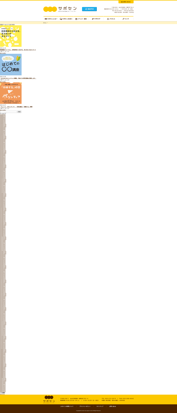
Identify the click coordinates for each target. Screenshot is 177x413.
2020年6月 (3, 201)
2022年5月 (3, 173)
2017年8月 (3, 241)
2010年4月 (3, 346)
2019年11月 (3, 209)
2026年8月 (3, 114)
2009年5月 (3, 358)
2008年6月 (3, 371)
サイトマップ (100, 406)
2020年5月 (3, 202)
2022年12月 (3, 165)
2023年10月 (3, 153)
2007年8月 (3, 383)
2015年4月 (3, 275)
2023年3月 (3, 161)
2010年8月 (3, 341)
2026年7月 (3, 116)
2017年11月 (3, 238)
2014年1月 (3, 292)
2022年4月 (3, 174)
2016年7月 (3, 257)
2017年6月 (3, 244)
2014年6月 (3, 287)
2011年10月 (3, 324)
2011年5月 (3, 330)
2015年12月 (3, 265)
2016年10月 (3, 253)
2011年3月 (3, 333)
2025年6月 (3, 131)
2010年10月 (3, 339)
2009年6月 (3, 357)
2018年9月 (3, 226)
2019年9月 (3, 211)
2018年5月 (3, 231)
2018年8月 (3, 227)
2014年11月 (3, 281)
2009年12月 (3, 349)
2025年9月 (3, 128)
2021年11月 (3, 180)
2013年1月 (3, 306)
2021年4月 (3, 189)
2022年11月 (3, 166)
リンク (126, 18)
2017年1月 (3, 250)
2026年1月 (3, 123)
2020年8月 (3, 198)
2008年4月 (3, 373)
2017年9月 (3, 240)
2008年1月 (3, 377)
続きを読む (3, 53)
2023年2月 (3, 162)
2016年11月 (3, 252)
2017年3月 (3, 247)
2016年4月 (3, 261)
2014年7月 (3, 286)
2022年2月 (3, 177)
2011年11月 (3, 323)
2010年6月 (3, 343)
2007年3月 (3, 389)
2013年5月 (3, 301)
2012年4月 (3, 317)
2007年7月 (3, 384)
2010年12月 (3, 336)
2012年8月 (3, 312)
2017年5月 (3, 245)
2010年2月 (3, 348)
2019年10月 (3, 210)
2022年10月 (3, 167)
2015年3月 (3, 276)
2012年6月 (3, 315)
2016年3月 (3, 262)
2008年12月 (3, 364)
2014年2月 (3, 291)
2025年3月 (3, 134)
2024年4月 (3, 146)
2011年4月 (3, 331)
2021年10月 (3, 182)
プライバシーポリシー (85, 406)
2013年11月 (3, 294)
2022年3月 (3, 176)
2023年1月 (3, 164)
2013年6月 (3, 300)
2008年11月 (3, 365)
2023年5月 (3, 159)
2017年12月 (3, 237)
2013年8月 (3, 298)
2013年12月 (3, 293)
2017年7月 (3, 243)
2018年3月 (3, 233)
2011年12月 (3, 322)
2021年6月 (3, 186)
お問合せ (126, 2)
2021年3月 (3, 190)
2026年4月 (3, 119)
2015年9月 (3, 269)
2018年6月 (3, 229)
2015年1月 (3, 279)
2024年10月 (3, 138)
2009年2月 (3, 361)
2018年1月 (3, 235)
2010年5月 (3, 345)
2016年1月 (3, 264)
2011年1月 (3, 335)
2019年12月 (3, 208)
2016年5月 (3, 259)
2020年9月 (3, 197)
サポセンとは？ (50, 18)
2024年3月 (3, 147)
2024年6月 (3, 143)
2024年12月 (3, 136)
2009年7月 (3, 355)
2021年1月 (3, 192)
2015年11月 (3, 267)
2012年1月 (3, 321)
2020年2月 (3, 205)
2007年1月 (3, 391)
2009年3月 (3, 360)
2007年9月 (3, 382)
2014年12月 (3, 280)
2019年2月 (3, 220)
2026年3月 (3, 120)
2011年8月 (3, 327)
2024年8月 (3, 141)
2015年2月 (3, 277)
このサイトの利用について (66, 406)
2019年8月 (3, 213)
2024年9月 (3, 140)
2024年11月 (3, 137)
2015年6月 (3, 273)
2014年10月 (3, 282)
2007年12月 (3, 378)
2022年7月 (3, 171)
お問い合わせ (112, 406)
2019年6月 (3, 215)
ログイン (2, 394)
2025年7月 (3, 130)
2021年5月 (3, 188)
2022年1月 (3, 178)
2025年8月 (3, 129)
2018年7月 (3, 228)
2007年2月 (3, 390)
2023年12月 (3, 150)
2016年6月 (3, 258)
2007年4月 (3, 388)
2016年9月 (3, 255)
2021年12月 (3, 179)
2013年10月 (3, 295)
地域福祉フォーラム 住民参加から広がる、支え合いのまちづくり (18, 49)
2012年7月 (3, 313)
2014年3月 (3, 289)
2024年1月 (3, 149)
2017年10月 (3, 239)
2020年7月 (3, 200)
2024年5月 (3, 144)
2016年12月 (3, 251)
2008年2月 (3, 376)
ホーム (44, 22)
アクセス (111, 18)
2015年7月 (3, 271)
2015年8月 (3, 270)
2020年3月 (3, 204)
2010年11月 (3, 337)
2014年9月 (3, 283)
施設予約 (89, 9)
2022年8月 (3, 170)
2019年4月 (3, 217)
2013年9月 (3, 297)
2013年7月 (3, 299)
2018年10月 (3, 225)
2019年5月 (3, 216)
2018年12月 (3, 222)
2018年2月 (3, 234)
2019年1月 (3, 221)
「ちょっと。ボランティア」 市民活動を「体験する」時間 (16, 106)
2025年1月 (3, 135)
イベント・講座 (80, 18)
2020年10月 (3, 196)
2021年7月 (3, 185)
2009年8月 (3, 354)
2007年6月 (3, 385)
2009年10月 (3, 352)
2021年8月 (3, 184)
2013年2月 (3, 305)
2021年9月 (3, 183)
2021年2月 (3, 191)
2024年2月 (3, 148)
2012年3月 (3, 318)
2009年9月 (3, 353)
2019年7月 (3, 214)
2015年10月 (3, 268)
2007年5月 (3, 387)
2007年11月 (3, 379)
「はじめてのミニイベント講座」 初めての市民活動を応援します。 (18, 78)
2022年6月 (3, 172)
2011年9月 (3, 325)
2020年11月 (3, 195)
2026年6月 (3, 117)
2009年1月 (3, 363)
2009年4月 (3, 359)
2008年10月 (3, 366)
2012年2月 (3, 319)
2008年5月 (3, 372)
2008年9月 (3, 367)
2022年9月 (3, 168)
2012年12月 (3, 307)
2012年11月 (3, 309)
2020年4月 (3, 203)
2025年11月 (3, 125)
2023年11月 (3, 152)
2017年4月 (3, 246)
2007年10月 (3, 381)
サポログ (96, 18)
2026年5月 (3, 118)
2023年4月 (3, 160)
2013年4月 (3, 303)
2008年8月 (3, 369)
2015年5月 (3, 274)
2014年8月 (3, 285)
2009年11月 (3, 351)
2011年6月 (3, 329)
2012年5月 (3, 316)
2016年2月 (3, 263)
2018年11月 (3, 223)
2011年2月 (3, 334)
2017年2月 (3, 249)
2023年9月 (3, 154)
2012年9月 (3, 311)
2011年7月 (3, 328)
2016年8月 (3, 256)
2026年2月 (3, 122)
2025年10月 (3, 126)
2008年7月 (3, 370)
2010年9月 (3, 340)
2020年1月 (3, 207)
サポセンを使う (65, 18)
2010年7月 (3, 342)
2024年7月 (3, 142)
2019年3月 (3, 219)
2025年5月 (3, 132)
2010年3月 (3, 347)
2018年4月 (3, 232)
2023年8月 (3, 155)
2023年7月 (3, 156)
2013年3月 (3, 304)
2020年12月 (3, 194)
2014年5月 (3, 288)
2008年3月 (3, 375)
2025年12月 (3, 124)
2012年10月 (3, 310)
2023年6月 (3, 158)
